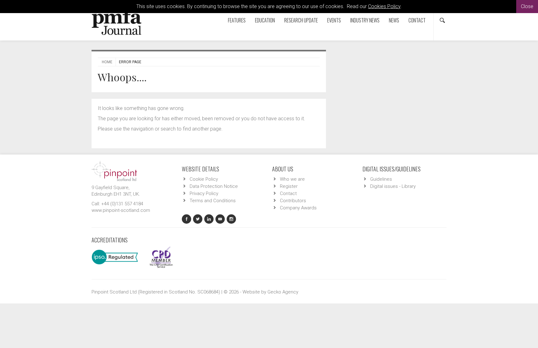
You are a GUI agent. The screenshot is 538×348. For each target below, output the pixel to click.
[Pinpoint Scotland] (114, 170)
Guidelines (381, 179)
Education (265, 20)
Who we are (292, 179)
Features (237, 20)
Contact (417, 20)
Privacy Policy (204, 193)
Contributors (293, 200)
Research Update (301, 20)
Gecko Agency (282, 292)
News (394, 20)
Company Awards (298, 208)
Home (107, 62)
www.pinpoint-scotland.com (121, 210)
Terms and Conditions (213, 200)
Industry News (365, 20)
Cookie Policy (204, 179)
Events (334, 20)
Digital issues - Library (393, 186)
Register (289, 186)
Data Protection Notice (214, 186)
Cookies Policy (384, 6)
